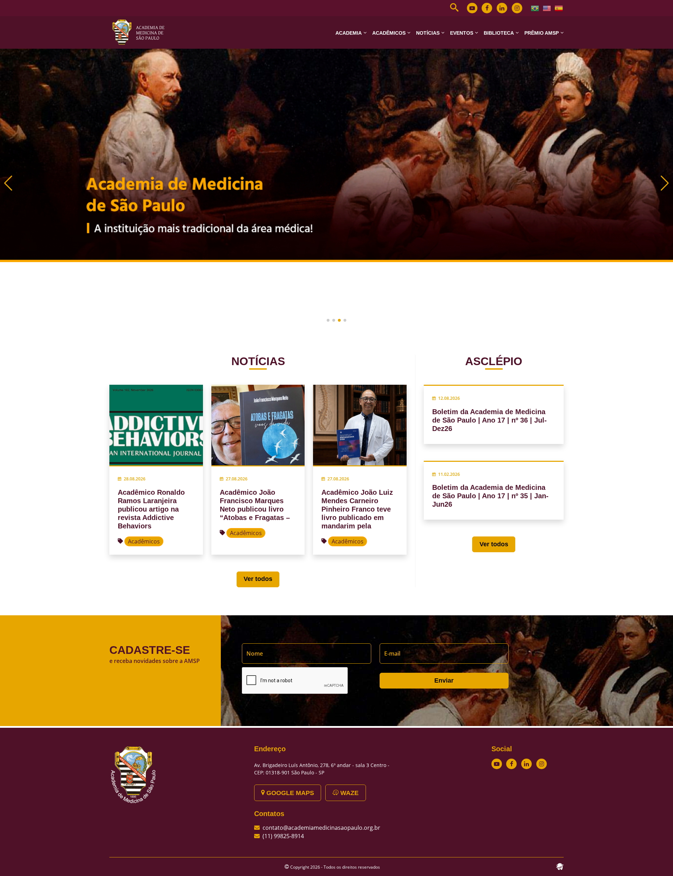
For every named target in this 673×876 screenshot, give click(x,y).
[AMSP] (140, 32)
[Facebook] (487, 8)
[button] (328, 320)
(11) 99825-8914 (283, 836)
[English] (547, 8)
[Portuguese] (535, 8)
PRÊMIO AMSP (541, 33)
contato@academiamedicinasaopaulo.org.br (321, 827)
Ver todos (258, 578)
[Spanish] (559, 8)
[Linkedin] (502, 8)
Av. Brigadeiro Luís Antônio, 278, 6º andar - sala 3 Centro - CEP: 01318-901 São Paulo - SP (321, 769)
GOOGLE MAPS (289, 792)
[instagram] (517, 8)
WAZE (349, 792)
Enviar (444, 680)
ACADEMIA (348, 33)
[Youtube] (472, 8)
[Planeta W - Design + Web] (560, 866)
